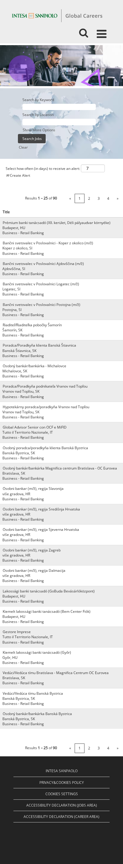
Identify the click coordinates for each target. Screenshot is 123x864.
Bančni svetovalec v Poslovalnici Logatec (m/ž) (41, 284)
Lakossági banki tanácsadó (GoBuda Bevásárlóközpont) (49, 591)
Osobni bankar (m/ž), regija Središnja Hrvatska (41, 509)
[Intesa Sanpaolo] (57, 15)
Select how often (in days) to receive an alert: (43, 168)
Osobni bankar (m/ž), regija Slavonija (33, 488)
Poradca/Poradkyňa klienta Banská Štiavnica (39, 345)
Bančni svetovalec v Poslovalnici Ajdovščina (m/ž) (43, 263)
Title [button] (6, 211)
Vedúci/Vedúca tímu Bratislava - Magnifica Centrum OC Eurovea (56, 672)
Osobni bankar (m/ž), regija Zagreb (32, 550)
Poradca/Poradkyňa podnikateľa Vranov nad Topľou (45, 386)
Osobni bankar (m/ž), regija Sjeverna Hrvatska (41, 529)
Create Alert (19, 175)
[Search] (83, 31)
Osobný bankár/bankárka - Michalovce (34, 365)
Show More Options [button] (39, 129)
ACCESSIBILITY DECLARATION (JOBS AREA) (61, 805)
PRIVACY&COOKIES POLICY (61, 782)
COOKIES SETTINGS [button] (61, 793)
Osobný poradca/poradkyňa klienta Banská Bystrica (45, 447)
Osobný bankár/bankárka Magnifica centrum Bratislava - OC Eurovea (60, 468)
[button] (103, 31)
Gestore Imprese (17, 631)
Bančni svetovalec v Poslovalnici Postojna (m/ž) (41, 304)
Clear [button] (23, 147)
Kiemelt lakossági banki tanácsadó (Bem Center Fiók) (46, 611)
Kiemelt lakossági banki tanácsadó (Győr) (37, 652)
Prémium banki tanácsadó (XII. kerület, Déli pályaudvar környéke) (56, 222)
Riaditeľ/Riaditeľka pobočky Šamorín (32, 324)
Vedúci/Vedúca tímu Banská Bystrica (33, 693)
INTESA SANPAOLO (62, 770)
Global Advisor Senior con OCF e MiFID (35, 427)
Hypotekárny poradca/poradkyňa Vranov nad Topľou (46, 406)
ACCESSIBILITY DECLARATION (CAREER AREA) (61, 816)
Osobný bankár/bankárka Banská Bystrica (37, 713)
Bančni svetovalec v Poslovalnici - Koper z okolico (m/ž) (48, 243)
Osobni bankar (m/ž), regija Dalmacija (34, 570)
